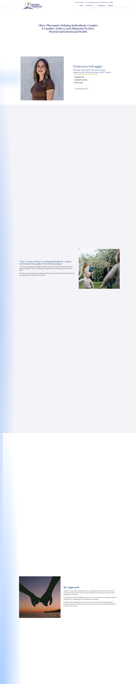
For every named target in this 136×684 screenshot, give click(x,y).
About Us (89, 5)
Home (81, 5)
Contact (110, 5)
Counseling (101, 5)
